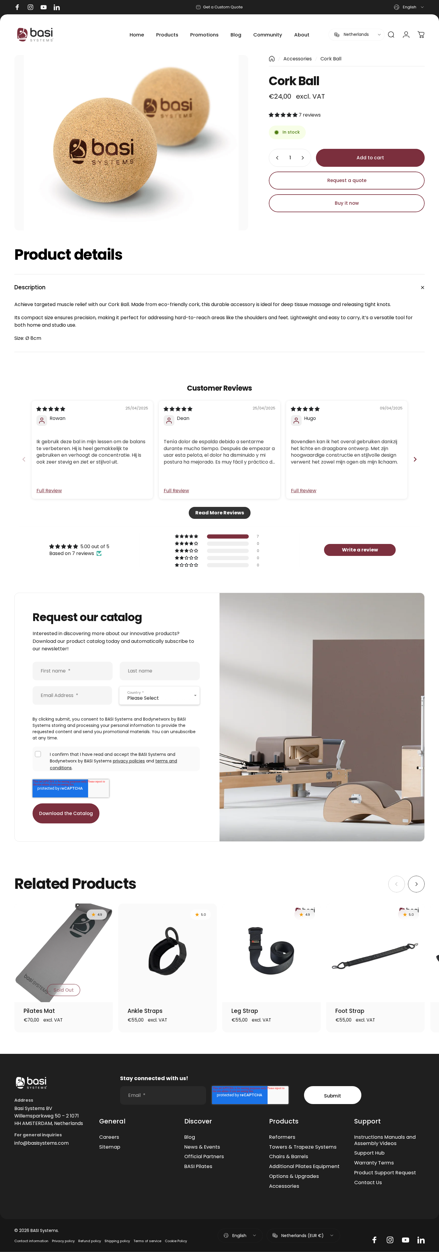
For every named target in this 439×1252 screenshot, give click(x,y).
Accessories (297, 58)
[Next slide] (415, 459)
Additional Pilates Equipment (304, 1167)
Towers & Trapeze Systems (303, 1147)
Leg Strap (244, 1011)
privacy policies (129, 761)
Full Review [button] (49, 490)
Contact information (31, 1241)
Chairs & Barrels (288, 1157)
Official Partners (204, 1157)
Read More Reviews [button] (219, 512)
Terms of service (147, 1241)
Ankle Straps (145, 1011)
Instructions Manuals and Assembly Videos (385, 1140)
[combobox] (409, 7)
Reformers (282, 1137)
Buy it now (347, 203)
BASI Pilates (198, 1167)
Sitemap (109, 1147)
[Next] (416, 884)
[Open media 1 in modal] (131, 142)
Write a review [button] (360, 549)
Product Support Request (385, 1173)
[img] (50, 409)
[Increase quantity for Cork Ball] (304, 157)
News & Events (202, 1147)
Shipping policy (117, 1241)
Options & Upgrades (294, 1176)
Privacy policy (63, 1241)
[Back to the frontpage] (272, 59)
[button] (284, 114)
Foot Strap (349, 1011)
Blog (189, 1137)
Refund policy (89, 1241)
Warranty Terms (374, 1163)
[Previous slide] (24, 459)
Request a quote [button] (346, 180)
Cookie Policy (176, 1241)
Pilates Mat (39, 1011)
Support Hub (369, 1153)
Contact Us (368, 1183)
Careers (109, 1137)
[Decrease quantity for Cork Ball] (276, 157)
